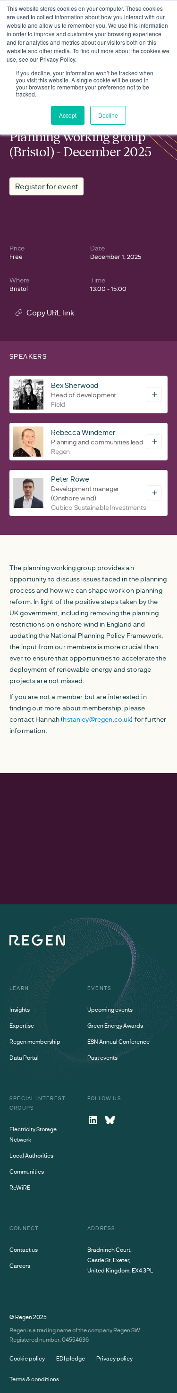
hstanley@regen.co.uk (97, 719)
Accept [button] (67, 115)
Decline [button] (108, 115)
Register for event (46, 186)
